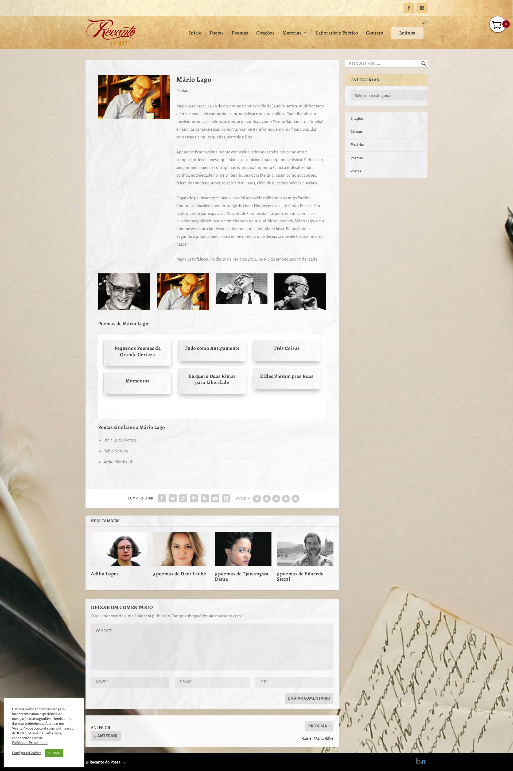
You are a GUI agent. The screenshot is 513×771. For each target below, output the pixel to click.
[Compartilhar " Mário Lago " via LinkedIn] (204, 498)
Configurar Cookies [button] (26, 753)
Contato (374, 33)
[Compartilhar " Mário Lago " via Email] (215, 498)
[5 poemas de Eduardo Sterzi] (305, 549)
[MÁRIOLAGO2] (300, 309)
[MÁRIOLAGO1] (241, 302)
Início (195, 33)
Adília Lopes (105, 573)
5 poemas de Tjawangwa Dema (242, 576)
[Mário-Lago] (183, 309)
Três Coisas (287, 348)
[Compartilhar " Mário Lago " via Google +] (183, 498)
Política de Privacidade (30, 743)
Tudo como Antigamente (212, 348)
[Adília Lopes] (119, 549)
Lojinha (407, 33)
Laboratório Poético (337, 33)
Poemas (240, 33)
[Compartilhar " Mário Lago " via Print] (226, 498)
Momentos (138, 380)
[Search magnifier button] (424, 63)
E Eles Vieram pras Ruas (287, 376)
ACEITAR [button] (54, 753)
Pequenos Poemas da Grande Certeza (137, 351)
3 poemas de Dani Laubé (179, 573)
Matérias (291, 33)
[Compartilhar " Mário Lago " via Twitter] (172, 498)
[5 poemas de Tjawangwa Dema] (243, 549)
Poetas (217, 33)
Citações (265, 33)
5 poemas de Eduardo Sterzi (300, 576)
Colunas (356, 132)
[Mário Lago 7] (124, 309)
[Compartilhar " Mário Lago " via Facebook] (162, 498)
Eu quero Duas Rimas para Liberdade (212, 379)
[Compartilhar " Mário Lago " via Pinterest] (194, 498)
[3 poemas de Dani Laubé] (181, 549)
